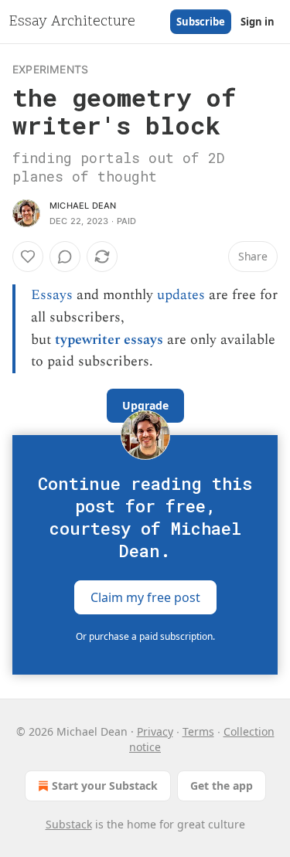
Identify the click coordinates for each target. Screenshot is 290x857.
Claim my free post (145, 597)
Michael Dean (82, 205)
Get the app (221, 785)
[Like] (27, 256)
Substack (69, 824)
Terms (198, 731)
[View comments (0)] (64, 256)
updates (181, 294)
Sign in (258, 22)
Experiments (50, 69)
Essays (52, 294)
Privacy (155, 731)
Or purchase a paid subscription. (145, 636)
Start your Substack (105, 785)
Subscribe (200, 22)
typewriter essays (109, 339)
